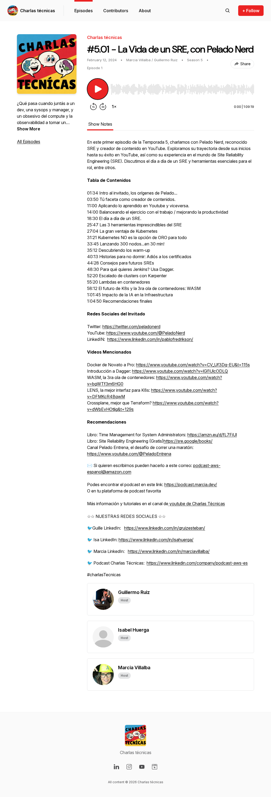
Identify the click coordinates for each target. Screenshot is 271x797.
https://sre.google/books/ (188, 441)
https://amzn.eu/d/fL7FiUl (212, 434)
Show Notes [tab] (100, 124)
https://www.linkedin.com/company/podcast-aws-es (197, 563)
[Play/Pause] (97, 89)
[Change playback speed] (114, 106)
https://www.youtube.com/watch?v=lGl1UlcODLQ (180, 371)
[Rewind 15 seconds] (93, 106)
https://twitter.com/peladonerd (131, 326)
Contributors (115, 10)
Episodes (83, 10)
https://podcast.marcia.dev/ (190, 484)
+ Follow (250, 10)
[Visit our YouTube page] (141, 766)
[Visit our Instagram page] (129, 766)
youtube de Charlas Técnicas (196, 503)
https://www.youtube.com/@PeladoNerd (145, 333)
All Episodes (28, 141)
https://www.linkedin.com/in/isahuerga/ (156, 539)
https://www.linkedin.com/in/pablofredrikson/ (150, 339)
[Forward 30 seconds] (103, 106)
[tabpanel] (170, 361)
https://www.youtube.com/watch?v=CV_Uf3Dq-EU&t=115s (193, 364)
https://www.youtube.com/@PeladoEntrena (129, 453)
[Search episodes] (227, 10)
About (145, 10)
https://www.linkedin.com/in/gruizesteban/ (164, 528)
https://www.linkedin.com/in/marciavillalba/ (169, 551)
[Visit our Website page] (154, 766)
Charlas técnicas (37, 10)
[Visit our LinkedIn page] (116, 766)
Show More (28, 128)
